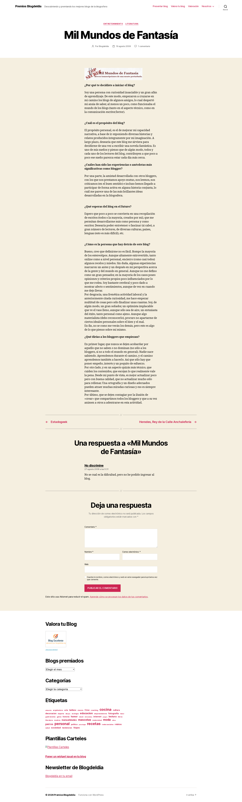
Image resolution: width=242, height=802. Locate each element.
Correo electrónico (131, 552)
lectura (112, 716)
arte (66, 710)
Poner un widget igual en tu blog (65, 756)
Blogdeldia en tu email (58, 776)
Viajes (76, 727)
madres (57, 720)
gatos (59, 717)
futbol (122, 714)
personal (62, 724)
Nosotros (206, 6)
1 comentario (144, 46)
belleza (72, 710)
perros (49, 724)
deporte (61, 714)
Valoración (193, 6)
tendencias (67, 728)
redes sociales (107, 724)
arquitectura (58, 710)
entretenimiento (113, 24)
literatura (132, 24)
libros (120, 717)
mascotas (84, 719)
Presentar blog (160, 6)
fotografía (113, 713)
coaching (94, 710)
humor (74, 716)
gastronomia (50, 717)
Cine (87, 710)
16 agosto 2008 (123, 46)
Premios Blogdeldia (28, 6)
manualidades (69, 720)
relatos (118, 724)
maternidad (97, 720)
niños (114, 720)
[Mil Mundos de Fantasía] (121, 74)
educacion (86, 713)
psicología (82, 724)
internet (97, 716)
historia (66, 717)
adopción (48, 710)
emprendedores (100, 714)
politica (74, 724)
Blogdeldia (104, 46)
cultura (116, 710)
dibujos (67, 714)
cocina (105, 709)
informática (88, 717)
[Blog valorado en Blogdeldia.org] (55, 639)
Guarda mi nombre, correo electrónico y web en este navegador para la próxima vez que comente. (122, 578)
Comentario (90, 527)
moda (107, 719)
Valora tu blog (178, 6)
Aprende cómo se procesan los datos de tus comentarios (119, 596)
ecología (75, 714)
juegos (105, 717)
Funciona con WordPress (90, 795)
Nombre (88, 552)
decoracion (50, 713)
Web (86, 564)
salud (47, 728)
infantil (81, 717)
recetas (93, 723)
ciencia (80, 710)
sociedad (56, 727)
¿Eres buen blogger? (51, 649)
